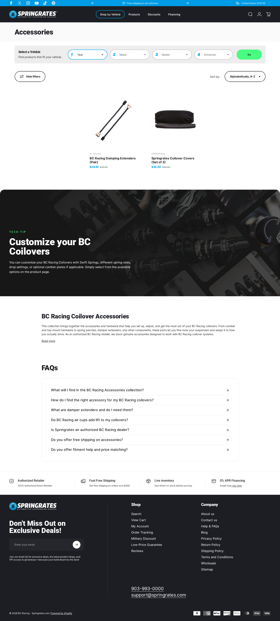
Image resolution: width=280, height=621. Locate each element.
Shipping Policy (212, 551)
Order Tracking (142, 532)
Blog (204, 532)
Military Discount (143, 538)
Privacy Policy (211, 538)
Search (136, 514)
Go (249, 54)
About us (207, 514)
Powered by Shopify (61, 613)
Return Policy (210, 545)
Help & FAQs (210, 526)
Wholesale (208, 563)
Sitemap (207, 569)
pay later (237, 485)
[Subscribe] (76, 545)
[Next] (187, 3)
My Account (140, 526)
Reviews (137, 551)
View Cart (138, 520)
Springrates (158, 154)
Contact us (209, 520)
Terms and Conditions (217, 557)
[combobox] (253, 3)
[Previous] (93, 3)
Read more (48, 340)
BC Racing (95, 154)
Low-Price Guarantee (146, 545)
